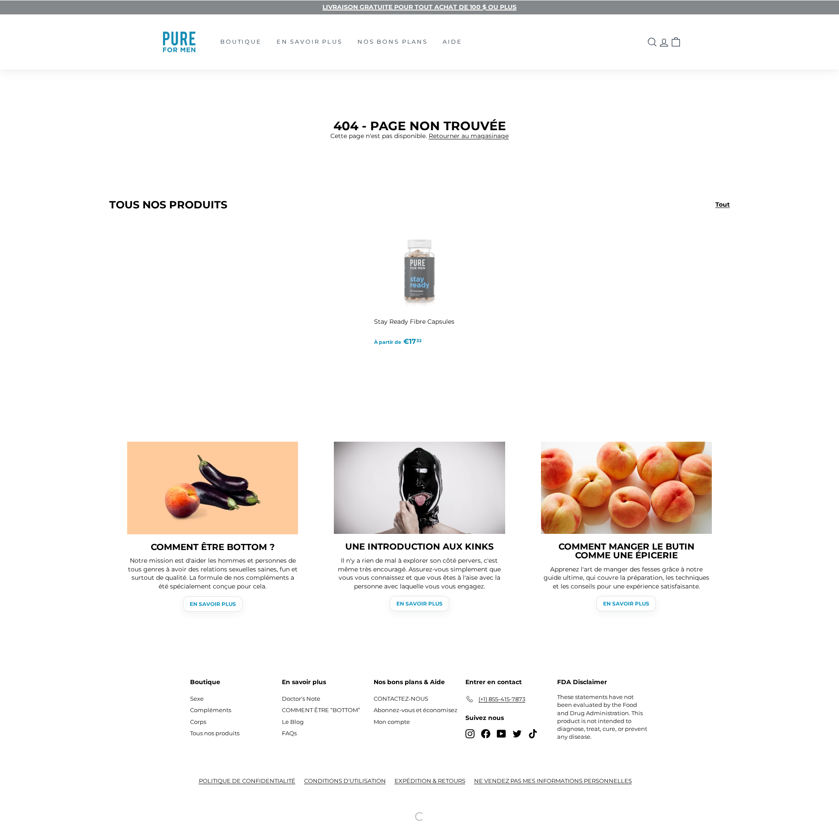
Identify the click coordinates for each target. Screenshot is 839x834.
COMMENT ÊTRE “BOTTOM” (321, 709)
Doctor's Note (301, 698)
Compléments (210, 709)
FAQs (289, 733)
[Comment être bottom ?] (212, 488)
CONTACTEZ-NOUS (401, 698)
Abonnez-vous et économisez (416, 709)
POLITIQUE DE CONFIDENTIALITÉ (247, 780)
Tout (722, 204)
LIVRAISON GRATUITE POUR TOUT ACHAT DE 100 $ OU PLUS (419, 7)
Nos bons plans (392, 41)
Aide (452, 41)
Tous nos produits (214, 733)
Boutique (241, 41)
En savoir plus (310, 41)
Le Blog (293, 721)
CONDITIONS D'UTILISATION (345, 780)
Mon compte (392, 721)
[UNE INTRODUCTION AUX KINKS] (419, 488)
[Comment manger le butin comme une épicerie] (626, 488)
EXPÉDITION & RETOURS (430, 780)
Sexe (197, 698)
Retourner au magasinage (469, 136)
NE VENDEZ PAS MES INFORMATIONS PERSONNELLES (553, 780)
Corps (198, 721)
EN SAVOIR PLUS (213, 604)
